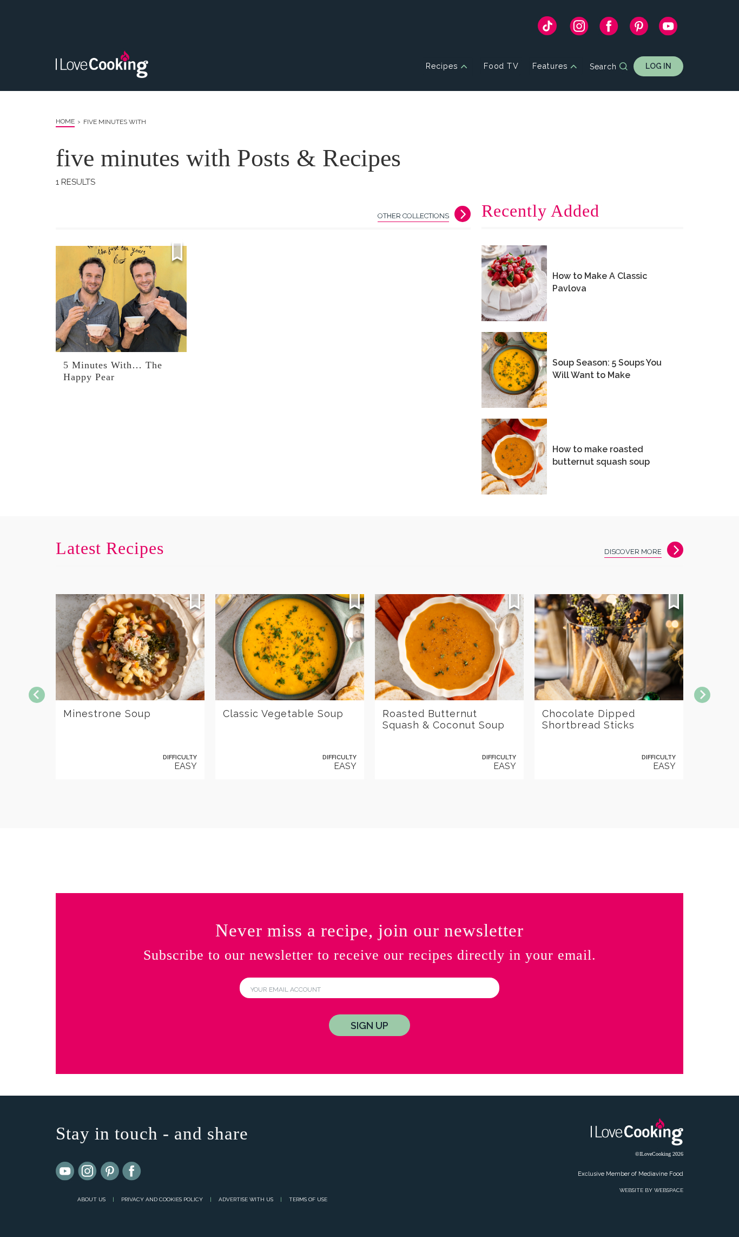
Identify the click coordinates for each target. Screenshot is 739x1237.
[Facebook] (609, 28)
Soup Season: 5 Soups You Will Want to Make (607, 368)
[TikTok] (547, 28)
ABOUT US (91, 1199)
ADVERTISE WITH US (246, 1199)
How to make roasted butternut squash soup (601, 455)
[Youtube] (65, 1171)
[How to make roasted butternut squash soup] (514, 456)
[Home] (102, 66)
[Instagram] (579, 28)
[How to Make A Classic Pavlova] (514, 283)
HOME (65, 121)
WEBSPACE (668, 1190)
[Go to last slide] (37, 695)
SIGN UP (369, 1025)
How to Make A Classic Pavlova (599, 282)
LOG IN (658, 66)
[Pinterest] (639, 28)
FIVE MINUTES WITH (114, 122)
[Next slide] (702, 695)
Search (603, 66)
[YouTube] (668, 28)
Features (550, 66)
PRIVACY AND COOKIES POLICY (162, 1199)
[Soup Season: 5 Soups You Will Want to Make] (514, 370)
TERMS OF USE (308, 1199)
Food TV (501, 66)
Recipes (442, 66)
